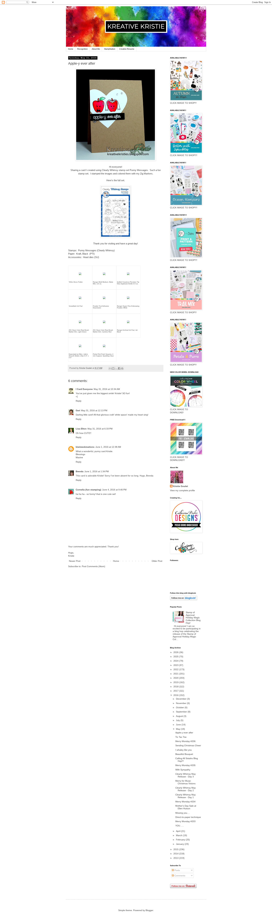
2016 (176, 695)
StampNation (109, 49)
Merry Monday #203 (185, 821)
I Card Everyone (84, 389)
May (178, 729)
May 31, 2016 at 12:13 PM (94, 410)
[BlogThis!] (113, 368)
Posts (177, 870)
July (178, 720)
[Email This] (110, 368)
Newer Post (74, 561)
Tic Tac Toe (181, 737)
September (182, 711)
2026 (176, 652)
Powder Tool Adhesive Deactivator (101, 307)
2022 (176, 669)
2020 (176, 678)
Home (70, 49)
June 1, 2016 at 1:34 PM (96, 471)
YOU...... (179, 825)
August (180, 716)
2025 (176, 656)
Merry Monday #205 (185, 765)
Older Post (157, 561)
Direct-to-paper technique (188, 817)
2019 (176, 682)
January (180, 844)
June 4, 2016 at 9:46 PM (114, 489)
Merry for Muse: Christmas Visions (185, 782)
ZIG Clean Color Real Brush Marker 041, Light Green (79, 331)
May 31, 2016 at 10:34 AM (107, 389)
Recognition (82, 49)
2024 (176, 661)
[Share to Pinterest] (122, 368)
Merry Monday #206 (185, 741)
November (181, 703)
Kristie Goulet (180, 486)
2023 (176, 665)
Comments (179, 875)
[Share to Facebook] (119, 368)
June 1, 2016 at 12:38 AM (108, 447)
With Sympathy (182, 769)
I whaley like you (183, 750)
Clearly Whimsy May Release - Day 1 (185, 796)
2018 (176, 686)
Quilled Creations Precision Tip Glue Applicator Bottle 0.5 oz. (128, 283)
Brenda (79, 471)
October (180, 707)
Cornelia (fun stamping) (88, 489)
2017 (176, 691)
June (178, 724)
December (181, 699)
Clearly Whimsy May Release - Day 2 (185, 789)
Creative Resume (126, 49)
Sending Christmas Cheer (188, 745)
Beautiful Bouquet (184, 754)
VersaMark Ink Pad (75, 306)
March (179, 835)
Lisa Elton (81, 428)
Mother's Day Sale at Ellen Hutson (185, 807)
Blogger (149, 910)
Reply (78, 401)
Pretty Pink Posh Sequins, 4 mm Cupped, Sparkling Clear (103, 355)
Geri (78, 410)
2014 (176, 853)
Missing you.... (182, 813)
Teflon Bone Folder (76, 282)
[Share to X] (116, 368)
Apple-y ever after (184, 732)
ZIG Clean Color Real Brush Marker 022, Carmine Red (103, 331)
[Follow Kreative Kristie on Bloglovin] (183, 599)
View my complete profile (182, 490)
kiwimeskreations (85, 447)
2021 (176, 673)
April (178, 831)
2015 (176, 849)
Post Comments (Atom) (93, 566)
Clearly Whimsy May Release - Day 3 (185, 775)
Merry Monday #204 (185, 801)
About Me (96, 49)
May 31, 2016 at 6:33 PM (100, 428)
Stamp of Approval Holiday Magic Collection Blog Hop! (193, 617)
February (181, 839)
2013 (176, 858)
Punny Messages (139, 170)
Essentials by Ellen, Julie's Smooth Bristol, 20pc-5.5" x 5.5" (79, 355)
